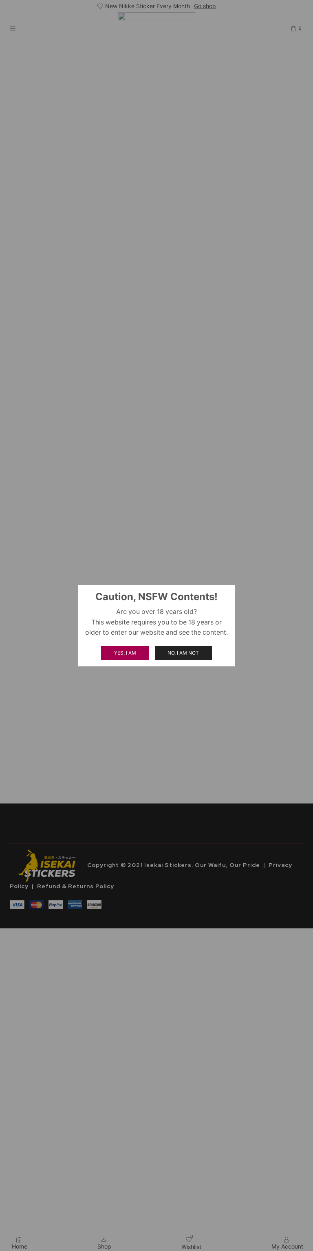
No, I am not (183, 653)
